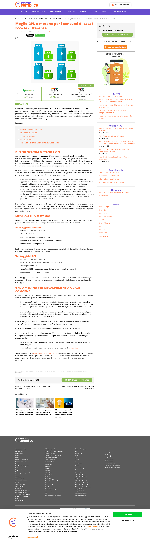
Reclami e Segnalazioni (21, 496)
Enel (76, 451)
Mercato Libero (109, 459)
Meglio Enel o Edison (81, 493)
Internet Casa (19, 451)
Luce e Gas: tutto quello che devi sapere (112, 182)
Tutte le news (103, 236)
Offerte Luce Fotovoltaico (82, 477)
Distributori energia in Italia (53, 495)
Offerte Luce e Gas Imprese (53, 455)
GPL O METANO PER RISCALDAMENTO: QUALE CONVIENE (39, 143)
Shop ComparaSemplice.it (22, 494)
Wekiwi (77, 470)
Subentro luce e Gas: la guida (109, 179)
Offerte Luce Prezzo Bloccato (83, 485)
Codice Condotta (20, 484)
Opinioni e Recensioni (21, 492)
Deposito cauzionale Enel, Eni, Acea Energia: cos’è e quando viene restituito (33, 387)
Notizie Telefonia (104, 223)
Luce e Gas (22, 11)
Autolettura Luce (50, 483)
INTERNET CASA (38, 11)
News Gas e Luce (39, 32)
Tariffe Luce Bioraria (81, 479)
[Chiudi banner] (147, 512)
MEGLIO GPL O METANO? (28, 133)
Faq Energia (108, 455)
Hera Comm (78, 464)
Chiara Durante (21, 32)
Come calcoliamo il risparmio (23, 474)
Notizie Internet (104, 213)
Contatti (17, 476)
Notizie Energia (104, 207)
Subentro (47, 471)
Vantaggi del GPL (26, 140)
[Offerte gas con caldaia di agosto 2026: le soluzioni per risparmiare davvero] (25, 403)
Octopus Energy (79, 468)
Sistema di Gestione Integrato (23, 472)
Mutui (105, 11)
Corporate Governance (21, 470)
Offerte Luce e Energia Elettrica (54, 451)
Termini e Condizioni (21, 480)
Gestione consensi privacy (22, 490)
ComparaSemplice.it (21, 449)
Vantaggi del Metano (27, 136)
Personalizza (126, 520)
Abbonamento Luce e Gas (82, 483)
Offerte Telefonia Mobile (22, 460)
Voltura (47, 468)
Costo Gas (48, 477)
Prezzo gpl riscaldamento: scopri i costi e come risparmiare (78, 387)
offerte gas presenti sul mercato (45, 353)
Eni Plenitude (78, 453)
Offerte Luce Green (80, 475)
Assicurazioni (56, 11)
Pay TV (94, 11)
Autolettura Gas (49, 485)
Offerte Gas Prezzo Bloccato (83, 487)
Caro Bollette (49, 487)
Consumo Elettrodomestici (112, 467)
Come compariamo (50, 460)
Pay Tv (17, 464)
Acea (76, 455)
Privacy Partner (19, 488)
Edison (77, 460)
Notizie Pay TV (103, 226)
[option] (28, 94)
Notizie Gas (48, 32)
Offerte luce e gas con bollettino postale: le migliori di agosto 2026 (44, 412)
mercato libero (74, 348)
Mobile (83, 11)
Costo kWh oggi (49, 479)
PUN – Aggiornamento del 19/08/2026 (111, 136)
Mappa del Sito (19, 500)
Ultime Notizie (119, 11)
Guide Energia (109, 461)
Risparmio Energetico (51, 457)
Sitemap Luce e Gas (110, 463)
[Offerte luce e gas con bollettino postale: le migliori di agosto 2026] (45, 403)
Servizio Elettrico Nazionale (112, 465)
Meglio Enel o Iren (80, 489)
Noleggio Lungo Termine (22, 462)
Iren (76, 462)
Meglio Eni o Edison (80, 495)
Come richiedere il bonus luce (109, 172)
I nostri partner (49, 462)
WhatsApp (41, 35)
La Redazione (103, 196)
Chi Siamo (18, 468)
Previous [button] (17, 93)
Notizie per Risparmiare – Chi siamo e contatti (114, 192)
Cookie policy (19, 486)
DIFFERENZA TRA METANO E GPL (31, 129)
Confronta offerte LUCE (53, 380)
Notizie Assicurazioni (106, 216)
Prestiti (71, 11)
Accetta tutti (127, 514)
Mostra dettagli (32, 537)
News (16, 498)
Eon (76, 457)
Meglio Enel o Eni (80, 491)
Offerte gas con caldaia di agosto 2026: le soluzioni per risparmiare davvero (25, 412)
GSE (46, 493)
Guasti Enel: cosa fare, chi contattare (111, 96)
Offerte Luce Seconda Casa (82, 481)
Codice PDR (48, 475)
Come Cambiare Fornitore (52, 481)
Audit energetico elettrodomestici (54, 491)
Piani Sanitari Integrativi (22, 466)
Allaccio (47, 466)
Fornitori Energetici (80, 449)
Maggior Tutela (109, 457)
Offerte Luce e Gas (50, 449)
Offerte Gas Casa (50, 453)
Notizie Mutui (103, 229)
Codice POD (48, 473)
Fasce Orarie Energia (51, 489)
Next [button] (92, 93)
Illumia (77, 466)
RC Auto (101, 220)
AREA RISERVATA (122, 5)
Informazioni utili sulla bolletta (109, 176)
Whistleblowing (19, 478)
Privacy (17, 482)
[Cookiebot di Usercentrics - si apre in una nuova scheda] (13, 537)
